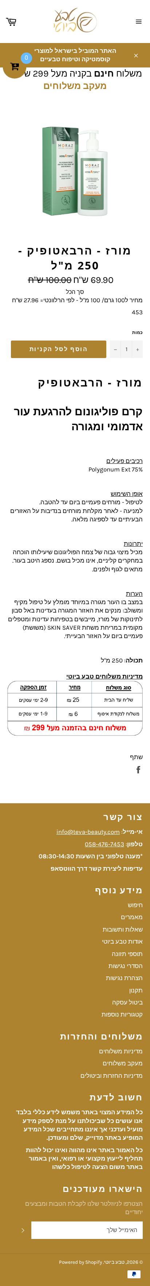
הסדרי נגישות (125, 966)
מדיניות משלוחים (121, 1051)
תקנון (136, 990)
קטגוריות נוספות (122, 1014)
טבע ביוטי (114, 1262)
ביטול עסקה (127, 1002)
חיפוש (135, 905)
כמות (137, 332)
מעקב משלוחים (75, 86)
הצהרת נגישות (124, 978)
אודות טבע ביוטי (122, 941)
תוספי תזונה (127, 953)
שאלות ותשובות (123, 929)
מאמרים (132, 917)
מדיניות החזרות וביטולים (111, 1075)
